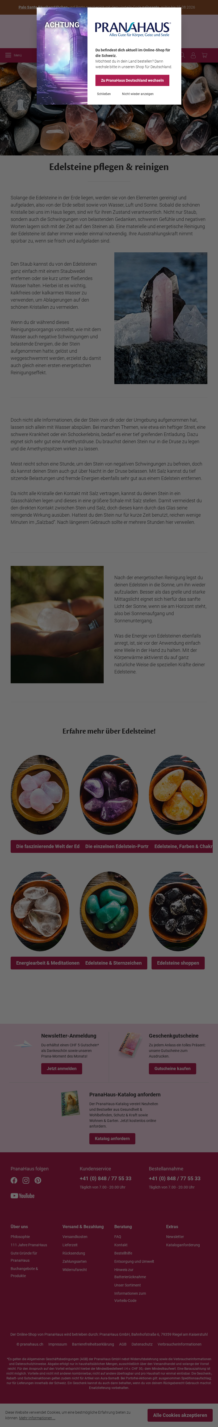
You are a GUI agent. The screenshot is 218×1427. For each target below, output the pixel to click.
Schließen (104, 94)
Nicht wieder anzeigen (138, 94)
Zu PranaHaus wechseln (132, 80)
